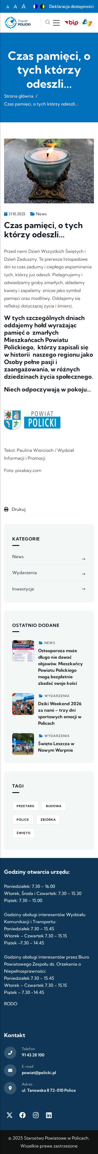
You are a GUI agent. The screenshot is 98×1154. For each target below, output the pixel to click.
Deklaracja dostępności (71, 6)
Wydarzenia (24, 572)
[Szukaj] (47, 23)
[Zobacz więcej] (23, 651)
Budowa (54, 806)
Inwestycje (23, 589)
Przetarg (26, 806)
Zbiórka (48, 820)
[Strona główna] (17, 23)
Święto (23, 833)
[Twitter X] (9, 1115)
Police (23, 820)
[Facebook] (22, 1115)
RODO (10, 1003)
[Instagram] (35, 1115)
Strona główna (18, 96)
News (41, 213)
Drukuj (18, 509)
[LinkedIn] (48, 1115)
